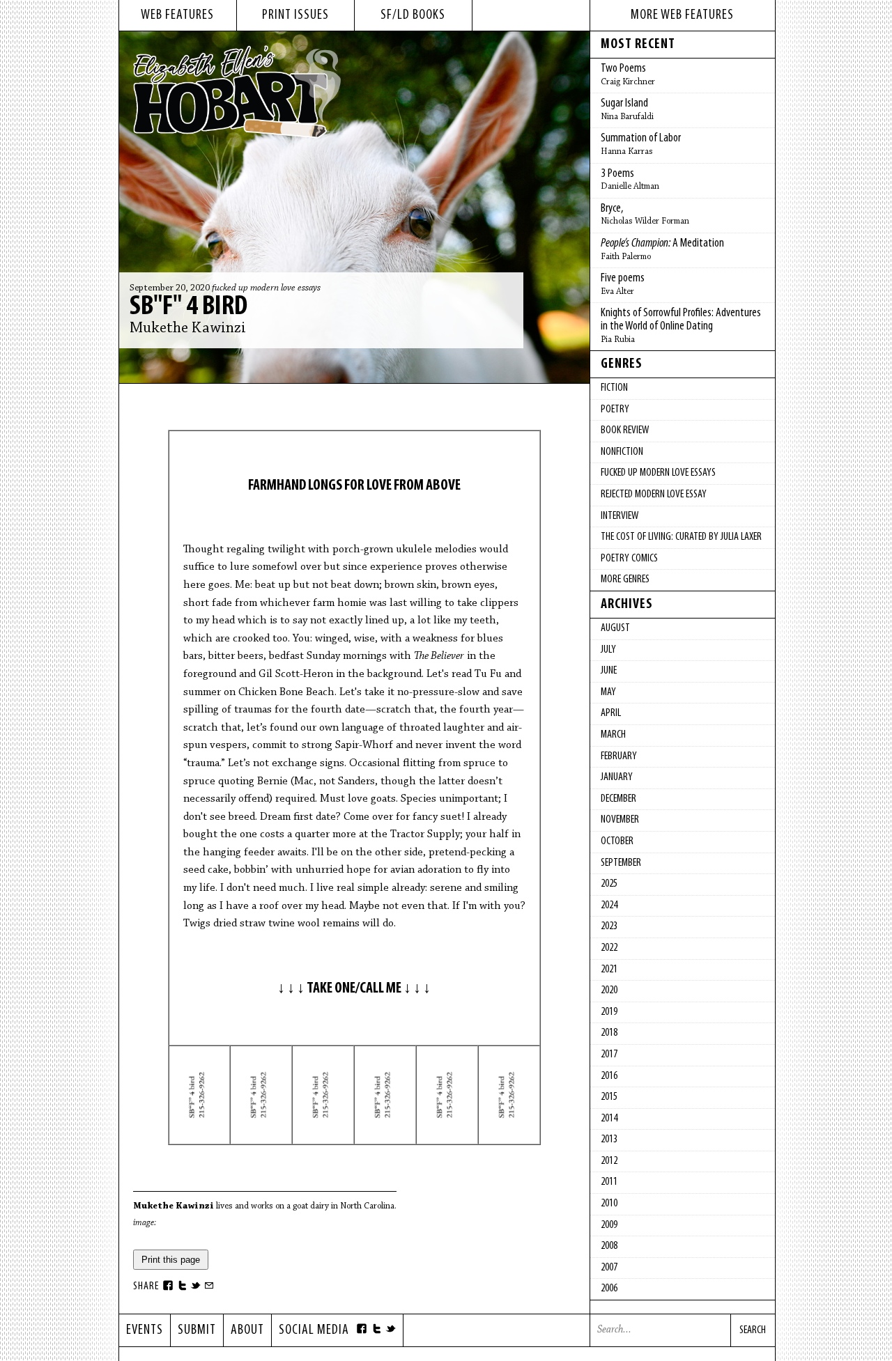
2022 (609, 948)
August (615, 628)
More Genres (625, 579)
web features (177, 15)
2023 (609, 926)
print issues (295, 15)
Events (144, 1330)
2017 (609, 1054)
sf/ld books (412, 15)
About (247, 1330)
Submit (197, 1330)
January (617, 777)
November (620, 819)
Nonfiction (622, 452)
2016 (609, 1076)
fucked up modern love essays (266, 288)
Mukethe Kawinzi (188, 328)
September (621, 863)
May (608, 692)
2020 (609, 990)
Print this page (170, 1259)
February (619, 756)
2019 (609, 1012)
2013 (609, 1139)
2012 (609, 1161)
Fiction (614, 388)
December (618, 798)
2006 (609, 1288)
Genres (622, 364)
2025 (609, 883)
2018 (609, 1033)
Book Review (625, 430)
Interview (619, 516)
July (608, 649)
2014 (609, 1118)
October (617, 841)
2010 (609, 1203)
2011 (609, 1182)
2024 (609, 905)
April (611, 713)
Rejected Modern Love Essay (654, 494)
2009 (609, 1225)
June (609, 670)
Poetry (615, 409)
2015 (609, 1097)
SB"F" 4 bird (188, 307)
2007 (609, 1267)
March (613, 734)
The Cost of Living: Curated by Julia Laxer (681, 537)
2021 (609, 969)
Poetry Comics (629, 558)
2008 (609, 1246)
